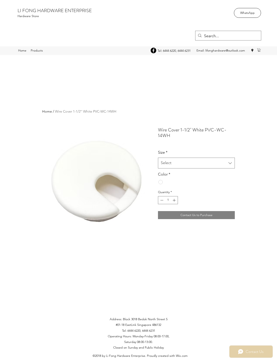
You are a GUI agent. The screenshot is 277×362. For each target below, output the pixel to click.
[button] (259, 50)
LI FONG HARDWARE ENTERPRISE (55, 10)
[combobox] (196, 163)
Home (47, 111)
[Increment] (174, 200)
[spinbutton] (168, 200)
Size (162, 152)
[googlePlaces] (252, 50)
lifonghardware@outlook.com (225, 50)
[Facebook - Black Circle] (153, 50)
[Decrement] (161, 200)
